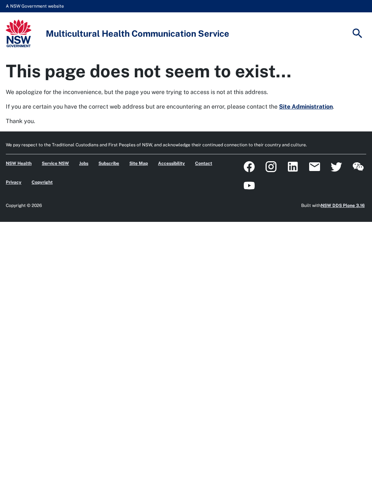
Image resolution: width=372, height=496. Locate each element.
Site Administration (306, 106)
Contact (203, 163)
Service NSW (55, 163)
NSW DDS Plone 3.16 (343, 205)
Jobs (83, 163)
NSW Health (19, 163)
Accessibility (171, 163)
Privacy (13, 182)
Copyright (42, 182)
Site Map (138, 163)
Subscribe (108, 163)
